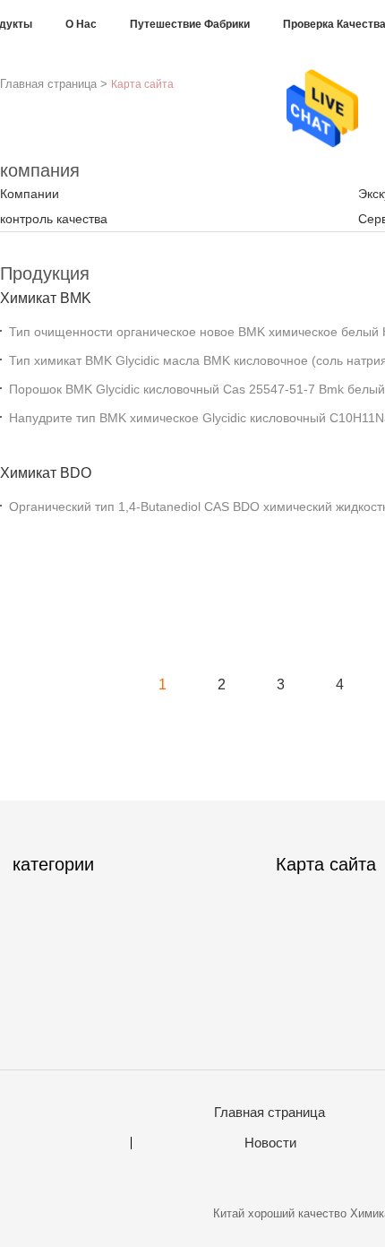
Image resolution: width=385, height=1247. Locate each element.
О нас (81, 24)
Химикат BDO (45, 473)
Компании (29, 193)
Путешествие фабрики (190, 24)
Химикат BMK (45, 298)
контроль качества (53, 219)
